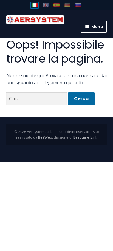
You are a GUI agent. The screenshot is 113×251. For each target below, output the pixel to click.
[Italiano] (34, 5)
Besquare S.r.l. (85, 137)
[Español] (56, 5)
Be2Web (45, 137)
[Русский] (78, 5)
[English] (45, 5)
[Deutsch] (67, 5)
